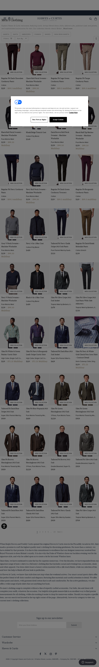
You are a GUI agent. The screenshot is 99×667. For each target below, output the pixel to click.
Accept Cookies (58, 119)
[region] (49, 111)
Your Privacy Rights (39, 119)
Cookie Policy (73, 112)
